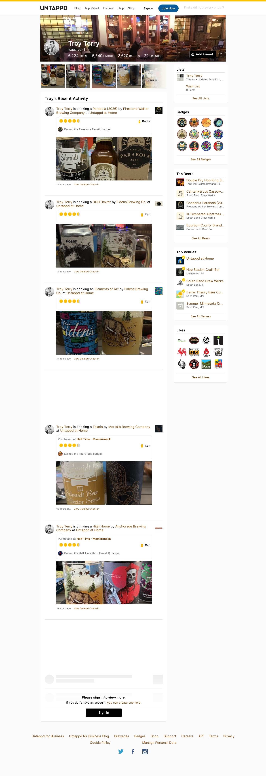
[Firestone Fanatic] (182, 123)
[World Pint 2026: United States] (206, 146)
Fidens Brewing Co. (131, 202)
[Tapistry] (218, 341)
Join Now (168, 8)
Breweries (121, 736)
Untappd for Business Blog (89, 736)
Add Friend (204, 54)
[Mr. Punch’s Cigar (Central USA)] (194, 146)
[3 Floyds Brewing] (218, 352)
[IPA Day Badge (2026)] (182, 134)
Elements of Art (107, 289)
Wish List (193, 86)
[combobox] (204, 7)
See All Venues (201, 316)
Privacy (229, 736)
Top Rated (92, 8)
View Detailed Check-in (86, 184)
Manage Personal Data (159, 743)
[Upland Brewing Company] (206, 364)
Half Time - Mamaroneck (94, 439)
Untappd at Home (103, 113)
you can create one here (123, 702)
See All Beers (201, 238)
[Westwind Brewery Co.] (182, 341)
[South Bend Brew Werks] (206, 341)
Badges (139, 736)
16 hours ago (63, 509)
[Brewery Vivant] (182, 352)
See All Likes (200, 377)
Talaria (98, 427)
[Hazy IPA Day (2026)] (206, 123)
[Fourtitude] (194, 123)
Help (121, 8)
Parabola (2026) (105, 109)
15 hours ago (63, 358)
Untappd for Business (48, 736)
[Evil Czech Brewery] (182, 364)
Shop (131, 8)
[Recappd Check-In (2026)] (206, 134)
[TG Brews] (194, 364)
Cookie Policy (100, 743)
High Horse (101, 526)
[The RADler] (194, 134)
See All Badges (201, 159)
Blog (77, 8)
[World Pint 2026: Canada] (218, 134)
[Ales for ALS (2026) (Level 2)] (182, 146)
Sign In (148, 8)
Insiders (108, 8)
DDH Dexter (102, 202)
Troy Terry (64, 109)
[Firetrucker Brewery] (206, 352)
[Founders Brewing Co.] (194, 341)
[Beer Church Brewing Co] (218, 364)
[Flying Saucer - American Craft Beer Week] (218, 146)
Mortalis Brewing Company (129, 427)
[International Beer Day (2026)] (218, 123)
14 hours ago (63, 184)
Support (170, 736)
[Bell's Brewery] (194, 352)
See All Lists (200, 98)
